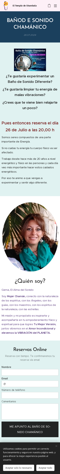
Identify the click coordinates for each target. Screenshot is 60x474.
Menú (55, 6)
